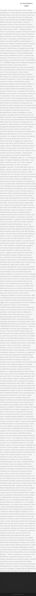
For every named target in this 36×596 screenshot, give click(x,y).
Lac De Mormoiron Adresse (13, 587)
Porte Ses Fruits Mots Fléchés (11, 577)
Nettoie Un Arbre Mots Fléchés (16, 582)
